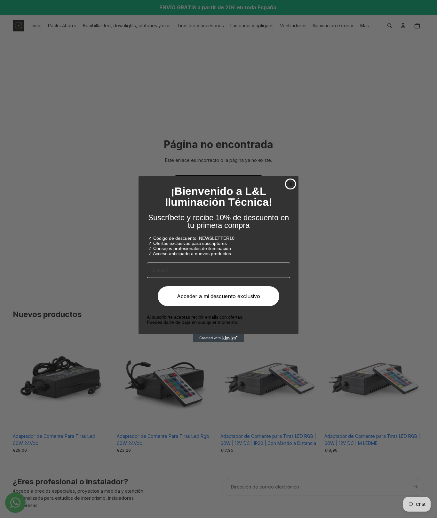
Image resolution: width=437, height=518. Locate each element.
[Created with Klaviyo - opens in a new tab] (218, 338)
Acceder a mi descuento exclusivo (218, 296)
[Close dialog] (290, 184)
